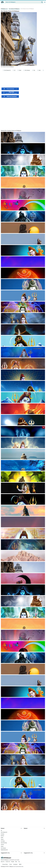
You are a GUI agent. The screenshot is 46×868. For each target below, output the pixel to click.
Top (19, 861)
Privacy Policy (5, 864)
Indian (20, 70)
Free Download (10, 88)
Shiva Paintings (4, 842)
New (16, 861)
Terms (10, 864)
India (39, 70)
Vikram (2, 839)
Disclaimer (15, 864)
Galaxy (2, 846)
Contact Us (8, 861)
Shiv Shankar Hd (7, 70)
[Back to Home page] (2, 2)
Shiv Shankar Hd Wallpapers (14, 8)
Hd (14, 70)
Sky (34, 70)
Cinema (2, 844)
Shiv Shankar (27, 70)
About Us (2, 861)
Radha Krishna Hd (4, 849)
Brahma (2, 835)
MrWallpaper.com (4, 8)
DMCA (20, 864)
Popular (12, 861)
